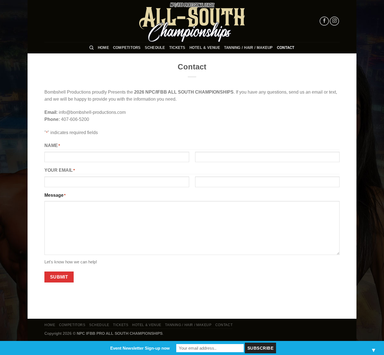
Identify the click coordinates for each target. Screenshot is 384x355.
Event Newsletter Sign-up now (140, 348)
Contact (286, 48)
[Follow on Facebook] (324, 21)
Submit (59, 277)
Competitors (127, 48)
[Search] (91, 47)
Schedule (155, 48)
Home (103, 48)
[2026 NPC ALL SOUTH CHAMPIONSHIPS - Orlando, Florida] (192, 21)
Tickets (177, 48)
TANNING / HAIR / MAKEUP (248, 48)
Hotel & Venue (204, 48)
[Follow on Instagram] (334, 21)
